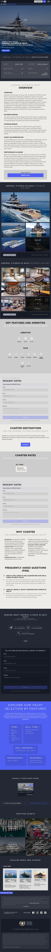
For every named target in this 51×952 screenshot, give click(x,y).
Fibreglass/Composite (21, 750)
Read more (25, 719)
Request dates (5, 50)
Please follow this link (34, 903)
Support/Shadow (15, 738)
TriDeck (13, 740)
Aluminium (33, 750)
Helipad (31, 760)
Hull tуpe (31, 727)
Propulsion (14, 758)
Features (35, 758)
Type (14, 727)
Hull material (24, 748)
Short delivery (40, 762)
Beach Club (32, 762)
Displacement (28, 731)
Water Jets (10, 760)
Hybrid (15, 760)
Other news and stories (6, 892)
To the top (26, 906)
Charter (4, 4)
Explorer (13, 735)
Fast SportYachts (14, 730)
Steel (28, 750)
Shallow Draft (38, 760)
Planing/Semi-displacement (31, 729)
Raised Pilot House (14, 733)
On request (25, 444)
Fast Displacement (29, 733)
